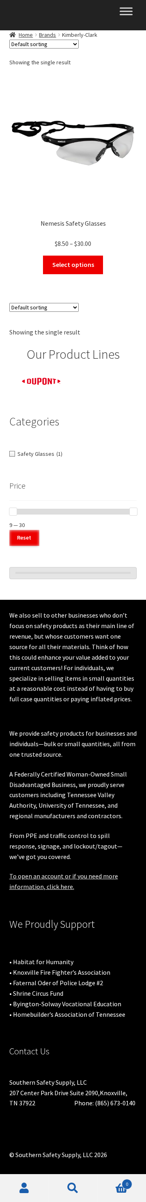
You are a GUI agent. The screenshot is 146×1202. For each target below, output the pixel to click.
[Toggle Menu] (126, 11)
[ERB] (105, 377)
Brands (47, 34)
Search (73, 1188)
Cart (112, 1181)
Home (26, 34)
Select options (73, 264)
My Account (24, 1188)
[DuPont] (41, 381)
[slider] (13, 512)
